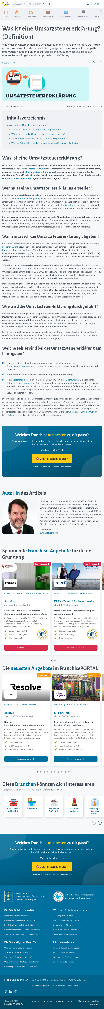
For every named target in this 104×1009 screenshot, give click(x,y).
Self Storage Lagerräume (36, 593)
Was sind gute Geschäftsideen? (18, 948)
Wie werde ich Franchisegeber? (66, 948)
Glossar (5, 63)
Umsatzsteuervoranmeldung (16, 178)
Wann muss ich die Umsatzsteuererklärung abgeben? (38, 134)
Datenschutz (60, 1001)
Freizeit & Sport (61, 705)
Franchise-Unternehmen (82, 411)
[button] (88, 4)
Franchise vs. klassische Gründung (19, 920)
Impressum (47, 1001)
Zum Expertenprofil (49, 532)
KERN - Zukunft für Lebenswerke (74, 601)
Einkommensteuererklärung (37, 172)
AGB (70, 1001)
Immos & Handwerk (13, 593)
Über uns (36, 1001)
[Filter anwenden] (49, 4)
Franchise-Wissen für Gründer (66, 920)
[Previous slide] (94, 823)
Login (97, 3)
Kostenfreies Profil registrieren (66, 957)
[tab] (51, 660)
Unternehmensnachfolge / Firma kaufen (21, 962)
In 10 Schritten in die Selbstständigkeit (21, 925)
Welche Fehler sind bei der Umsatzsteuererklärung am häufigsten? (45, 143)
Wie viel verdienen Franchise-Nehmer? (21, 934)
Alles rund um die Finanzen (65, 929)
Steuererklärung (10, 246)
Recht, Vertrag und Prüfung (65, 934)
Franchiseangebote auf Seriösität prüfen (22, 929)
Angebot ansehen (25, 647)
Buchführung (72, 379)
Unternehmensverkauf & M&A (79, 593)
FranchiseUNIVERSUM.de (67, 985)
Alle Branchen (35, 4)
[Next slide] (100, 823)
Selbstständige (20, 379)
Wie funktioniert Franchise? (16, 915)
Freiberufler (67, 205)
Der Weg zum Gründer (63, 915)
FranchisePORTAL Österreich (73, 980)
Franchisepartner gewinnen (65, 952)
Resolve (9, 712)
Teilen (98, 62)
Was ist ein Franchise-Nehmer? (18, 957)
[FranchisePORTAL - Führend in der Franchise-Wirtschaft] (5, 4)
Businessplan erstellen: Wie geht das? (21, 966)
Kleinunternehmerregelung (26, 198)
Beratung (58, 593)
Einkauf (26, 383)
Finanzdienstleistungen (26, 705)
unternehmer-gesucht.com (42, 985)
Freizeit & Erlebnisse (80, 705)
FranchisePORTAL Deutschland (44, 980)
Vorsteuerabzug (36, 168)
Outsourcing (36, 415)
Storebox (10, 601)
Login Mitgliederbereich (63, 962)
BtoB (12, 415)
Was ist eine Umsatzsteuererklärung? (28, 125)
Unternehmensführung (63, 925)
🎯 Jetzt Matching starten (52, 458)
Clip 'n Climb (62, 712)
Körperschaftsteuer (11, 250)
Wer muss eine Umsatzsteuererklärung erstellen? (36, 129)
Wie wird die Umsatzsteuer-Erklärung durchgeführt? (38, 138)
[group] (12, 806)
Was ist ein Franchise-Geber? (17, 952)
